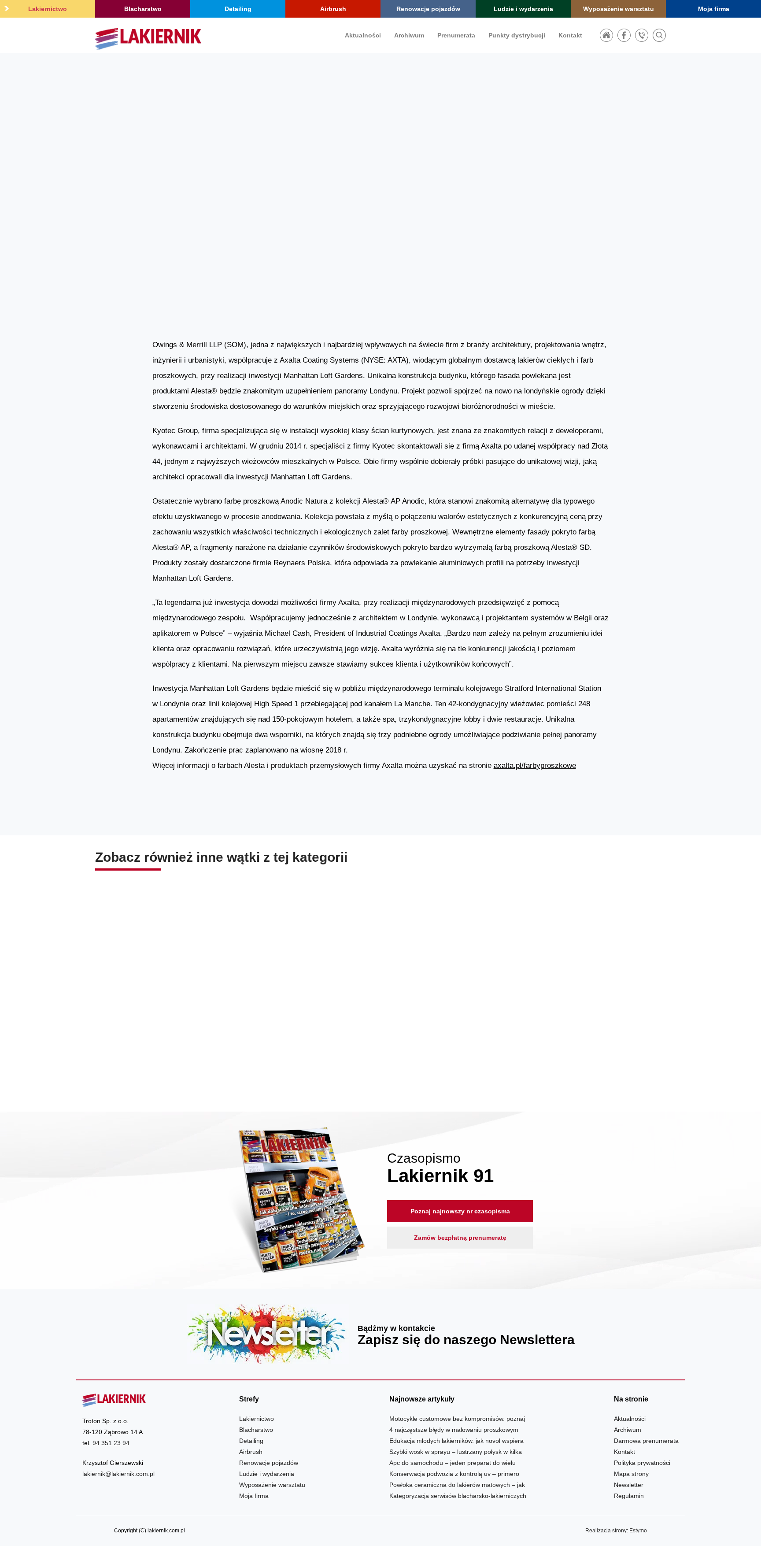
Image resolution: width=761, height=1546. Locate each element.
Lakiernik (532, 220)
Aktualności (363, 35)
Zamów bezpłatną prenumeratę (460, 1237)
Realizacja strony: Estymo (616, 1530)
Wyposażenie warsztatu (618, 8)
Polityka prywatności (642, 1462)
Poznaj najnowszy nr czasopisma (460, 1211)
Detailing (238, 8)
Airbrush (333, 8)
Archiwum (409, 35)
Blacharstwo (143, 8)
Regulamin (629, 1495)
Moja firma (713, 8)
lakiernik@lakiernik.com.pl (118, 1473)
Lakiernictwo (47, 8)
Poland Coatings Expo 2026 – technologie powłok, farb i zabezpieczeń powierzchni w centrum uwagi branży (574, 1028)
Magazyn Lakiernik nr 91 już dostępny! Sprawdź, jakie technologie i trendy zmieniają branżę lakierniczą (380, 1028)
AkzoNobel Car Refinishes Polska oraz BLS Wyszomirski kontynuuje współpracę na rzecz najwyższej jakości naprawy (186, 1028)
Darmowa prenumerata (646, 1440)
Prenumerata (456, 35)
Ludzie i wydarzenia (523, 8)
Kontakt (570, 35)
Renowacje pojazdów (428, 8)
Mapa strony (631, 1473)
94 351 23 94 (110, 1442)
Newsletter (380, 1334)
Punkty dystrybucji (516, 35)
